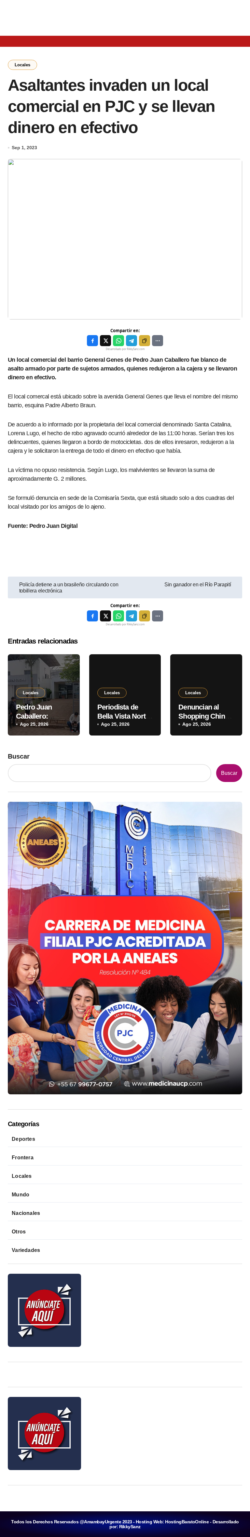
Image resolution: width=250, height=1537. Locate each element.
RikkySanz (130, 1526)
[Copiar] (144, 340)
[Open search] (29, 41)
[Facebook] (92, 340)
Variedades (26, 1250)
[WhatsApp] (118, 340)
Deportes (23, 1139)
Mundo (20, 1194)
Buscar (19, 756)
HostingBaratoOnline (187, 1521)
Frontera (23, 1157)
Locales (22, 64)
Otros (19, 1231)
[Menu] (12, 41)
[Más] (157, 340)
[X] (105, 340)
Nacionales (26, 1213)
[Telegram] (131, 340)
